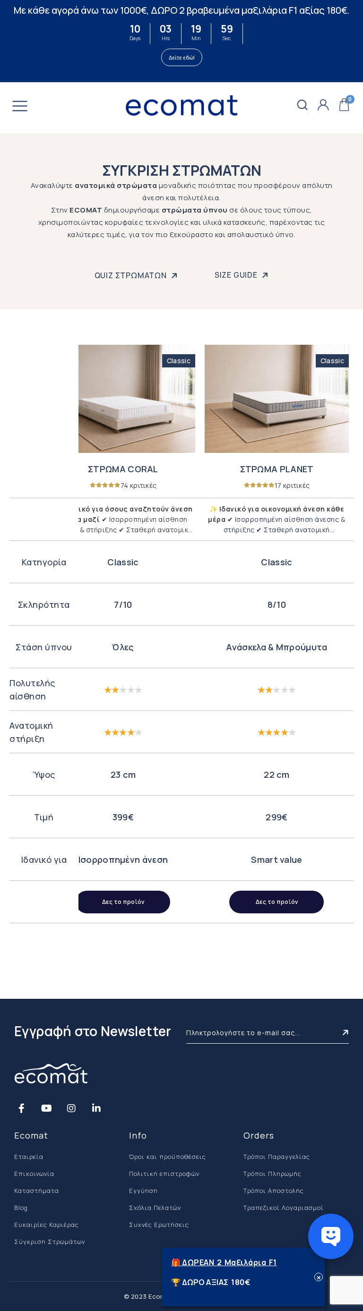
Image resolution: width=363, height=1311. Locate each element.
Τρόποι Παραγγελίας (276, 1156)
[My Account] (323, 105)
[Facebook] (21, 1108)
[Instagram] (71, 1108)
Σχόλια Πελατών (155, 1207)
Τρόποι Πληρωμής (272, 1173)
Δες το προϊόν (123, 902)
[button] (302, 105)
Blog (21, 1207)
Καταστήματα (36, 1190)
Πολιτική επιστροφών (164, 1173)
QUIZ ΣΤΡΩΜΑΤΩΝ (132, 275)
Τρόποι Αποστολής (273, 1190)
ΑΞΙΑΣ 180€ (228, 1282)
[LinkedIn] (96, 1108)
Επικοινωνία (34, 1173)
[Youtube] (46, 1108)
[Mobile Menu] (20, 107)
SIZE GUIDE (237, 275)
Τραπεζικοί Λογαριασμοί (283, 1207)
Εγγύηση (143, 1190)
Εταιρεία (28, 1156)
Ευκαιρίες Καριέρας (46, 1224)
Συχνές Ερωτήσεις (159, 1224)
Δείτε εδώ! (182, 57)
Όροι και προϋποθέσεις (167, 1156)
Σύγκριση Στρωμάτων (49, 1241)
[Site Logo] (181, 105)
